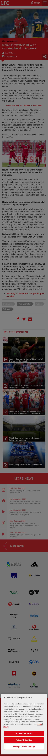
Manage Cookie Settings (24, 747)
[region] (24, 724)
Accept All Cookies (24, 733)
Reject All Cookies (24, 740)
